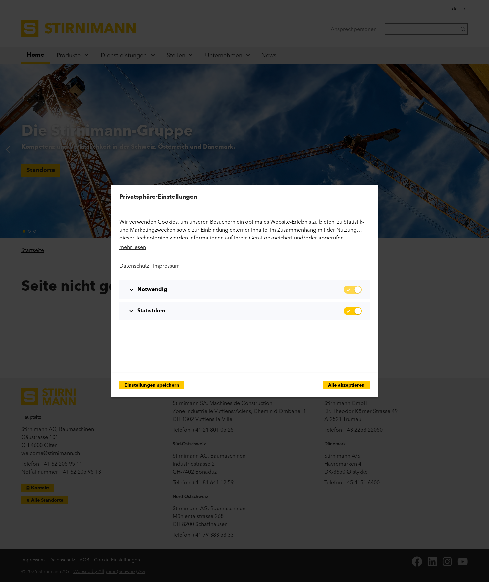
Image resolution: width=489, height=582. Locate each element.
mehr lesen (132, 247)
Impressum (166, 265)
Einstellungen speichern (151, 385)
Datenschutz (134, 265)
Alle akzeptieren (346, 385)
